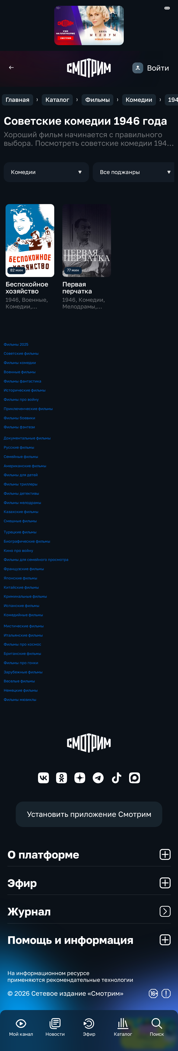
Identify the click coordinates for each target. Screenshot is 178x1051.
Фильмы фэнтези (19, 427)
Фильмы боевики (19, 418)
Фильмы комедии (20, 362)
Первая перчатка (77, 287)
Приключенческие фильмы (28, 408)
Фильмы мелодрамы (22, 502)
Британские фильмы (22, 653)
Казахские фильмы (21, 511)
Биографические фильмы (27, 541)
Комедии (139, 99)
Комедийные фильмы (23, 615)
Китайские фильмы (21, 587)
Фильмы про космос (22, 644)
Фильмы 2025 (16, 344)
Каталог (57, 99)
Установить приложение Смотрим (89, 814)
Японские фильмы (20, 578)
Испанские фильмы (21, 605)
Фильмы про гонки (21, 662)
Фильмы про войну (21, 399)
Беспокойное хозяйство (27, 287)
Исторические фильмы (25, 390)
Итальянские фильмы (23, 635)
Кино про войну (18, 550)
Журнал (29, 911)
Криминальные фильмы (25, 596)
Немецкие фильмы (21, 690)
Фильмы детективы (21, 493)
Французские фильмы (24, 568)
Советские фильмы (21, 353)
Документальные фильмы (27, 438)
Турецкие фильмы (20, 532)
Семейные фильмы (21, 456)
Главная (17, 99)
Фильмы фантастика (22, 381)
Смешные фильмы (20, 521)
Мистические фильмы (24, 626)
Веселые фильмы (19, 681)
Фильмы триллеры (21, 484)
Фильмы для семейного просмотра (36, 559)
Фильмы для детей (21, 475)
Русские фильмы (19, 447)
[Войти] (137, 67)
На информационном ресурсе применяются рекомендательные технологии (70, 976)
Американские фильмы (25, 465)
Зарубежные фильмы (23, 672)
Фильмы (97, 99)
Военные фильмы (20, 372)
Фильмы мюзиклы (20, 699)
